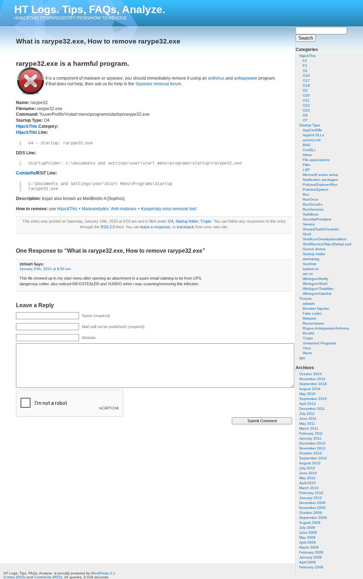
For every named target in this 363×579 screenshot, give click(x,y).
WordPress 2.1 (103, 573)
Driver (307, 155)
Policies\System (315, 189)
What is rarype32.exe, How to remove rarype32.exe (98, 41)
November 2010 (312, 448)
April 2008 (307, 562)
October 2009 (310, 513)
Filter (307, 165)
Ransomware (313, 323)
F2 (305, 61)
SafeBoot (310, 214)
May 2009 (307, 537)
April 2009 (307, 542)
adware (309, 303)
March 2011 (308, 428)
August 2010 (309, 463)
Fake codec (312, 313)
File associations (316, 160)
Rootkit (308, 333)
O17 (306, 80)
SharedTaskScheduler (321, 229)
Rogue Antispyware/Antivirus (326, 328)
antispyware (245, 78)
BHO (307, 145)
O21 (306, 100)
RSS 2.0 (108, 227)
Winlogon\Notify (315, 279)
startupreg (311, 259)
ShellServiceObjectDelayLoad (327, 244)
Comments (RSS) (48, 577)
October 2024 (310, 374)
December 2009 (312, 503)
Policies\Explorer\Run (320, 185)
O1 (305, 71)
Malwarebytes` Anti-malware (109, 208)
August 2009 (309, 522)
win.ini (308, 274)
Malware (309, 318)
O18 (306, 85)
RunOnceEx (313, 204)
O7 (305, 120)
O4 (305, 115)
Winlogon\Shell (315, 284)
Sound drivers (314, 249)
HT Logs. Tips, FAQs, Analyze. (89, 9)
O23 (306, 110)
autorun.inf (311, 140)
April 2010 (307, 483)
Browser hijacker (316, 308)
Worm (307, 353)
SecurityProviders (317, 219)
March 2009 (309, 547)
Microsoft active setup (320, 175)
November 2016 (312, 379)
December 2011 (312, 409)
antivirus (216, 78)
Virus (307, 348)
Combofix (25, 173)
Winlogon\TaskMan (318, 289)
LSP (306, 170)
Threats (305, 298)
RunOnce (310, 199)
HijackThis (307, 56)
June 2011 (308, 418)
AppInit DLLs (313, 135)
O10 (306, 76)
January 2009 (310, 557)
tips (302, 358)
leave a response (155, 227)
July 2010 (307, 468)
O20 (306, 95)
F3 (305, 66)
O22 (306, 105)
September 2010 (313, 458)
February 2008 (311, 567)
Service (309, 224)
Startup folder (314, 254)
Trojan (308, 338)
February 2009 (311, 552)
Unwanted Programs (319, 343)
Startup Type (309, 125)
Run (306, 194)
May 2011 (307, 423)
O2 (305, 90)
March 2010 (309, 488)
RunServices (313, 209)
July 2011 (307, 413)
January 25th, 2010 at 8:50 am (45, 269)
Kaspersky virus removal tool (168, 208)
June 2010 (308, 473)
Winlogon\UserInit (317, 294)
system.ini (311, 269)
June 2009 (308, 532)
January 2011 (310, 438)
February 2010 (311, 493)
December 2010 (312, 443)
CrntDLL (309, 150)
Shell (307, 234)
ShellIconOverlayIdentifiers (324, 239)
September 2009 (313, 518)
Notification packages (320, 180)
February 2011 (311, 433)
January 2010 (310, 498)
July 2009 (307, 527)
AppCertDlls (312, 130)
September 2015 (313, 399)
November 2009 (312, 508)
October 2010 (310, 453)
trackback (185, 227)
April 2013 (307, 404)
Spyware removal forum (158, 83)
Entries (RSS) (15, 577)
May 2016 (307, 394)
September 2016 (313, 384)
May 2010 (307, 478)
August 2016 (309, 389)
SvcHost (309, 264)
